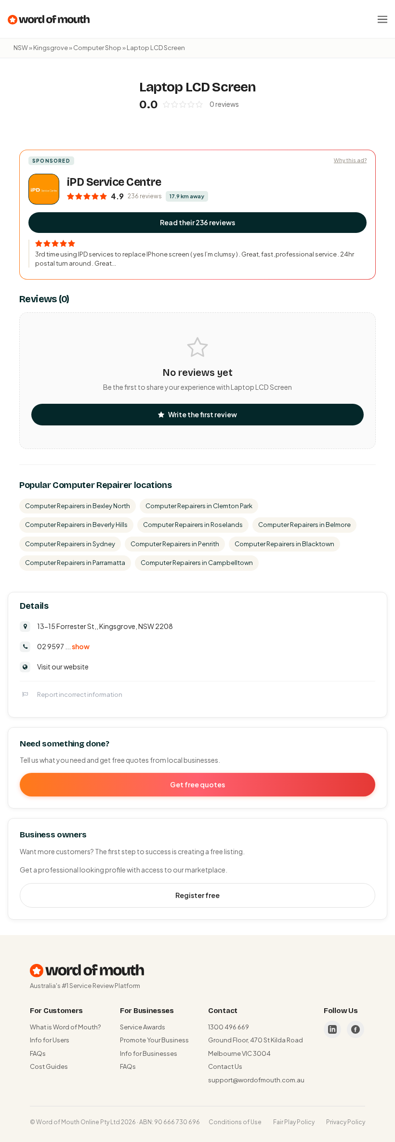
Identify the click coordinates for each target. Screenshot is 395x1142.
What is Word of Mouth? (65, 1027)
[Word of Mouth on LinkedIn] (332, 1029)
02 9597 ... (63, 646)
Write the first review (202, 414)
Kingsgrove (50, 47)
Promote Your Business (154, 1040)
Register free (197, 895)
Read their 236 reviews (197, 222)
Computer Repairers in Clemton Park (198, 506)
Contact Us (225, 1066)
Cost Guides (49, 1066)
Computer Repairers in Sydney (70, 544)
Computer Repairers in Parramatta (75, 562)
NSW (20, 47)
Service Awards (142, 1027)
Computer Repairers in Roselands (193, 524)
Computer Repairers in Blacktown (284, 544)
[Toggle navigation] (382, 19)
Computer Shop (97, 47)
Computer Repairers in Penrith (175, 544)
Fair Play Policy (294, 1122)
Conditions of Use (235, 1122)
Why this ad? (350, 160)
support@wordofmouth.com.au (256, 1080)
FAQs (38, 1053)
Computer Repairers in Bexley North (77, 506)
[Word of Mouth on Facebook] (355, 1029)
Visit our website (63, 666)
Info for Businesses (148, 1053)
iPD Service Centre (114, 182)
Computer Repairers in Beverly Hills (76, 524)
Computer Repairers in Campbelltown (197, 562)
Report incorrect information (79, 694)
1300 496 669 (228, 1027)
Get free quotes (197, 784)
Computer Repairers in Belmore (304, 524)
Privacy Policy (345, 1122)
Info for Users (49, 1040)
